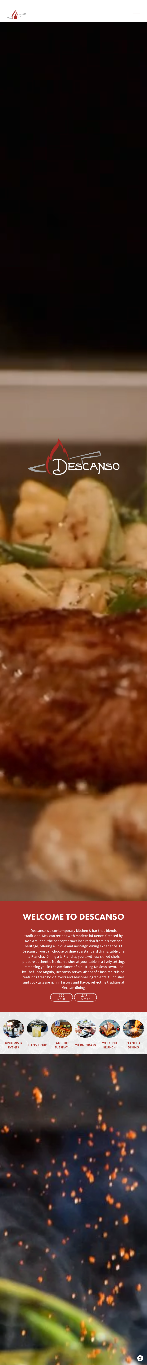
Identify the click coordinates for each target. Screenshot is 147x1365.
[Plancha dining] (133, 1029)
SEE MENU (61, 997)
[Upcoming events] (13, 1029)
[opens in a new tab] (61, 1029)
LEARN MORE (85, 997)
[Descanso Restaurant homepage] (16, 15)
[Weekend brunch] (109, 1029)
